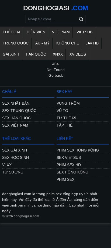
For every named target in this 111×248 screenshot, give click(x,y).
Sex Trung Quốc (19, 110)
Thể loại (11, 32)
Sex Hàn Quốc (16, 118)
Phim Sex (65, 179)
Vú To (62, 110)
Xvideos (78, 54)
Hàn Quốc (36, 54)
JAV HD (92, 43)
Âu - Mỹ (42, 43)
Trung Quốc (16, 43)
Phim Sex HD (69, 165)
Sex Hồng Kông (72, 172)
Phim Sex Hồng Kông (78, 150)
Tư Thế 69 (66, 118)
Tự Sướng (12, 172)
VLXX (7, 165)
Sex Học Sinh (15, 157)
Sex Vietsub (69, 157)
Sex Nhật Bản (15, 103)
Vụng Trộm (68, 103)
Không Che (67, 43)
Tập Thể (64, 125)
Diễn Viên (36, 32)
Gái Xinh (11, 54)
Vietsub (84, 32)
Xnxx (58, 54)
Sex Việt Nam (15, 125)
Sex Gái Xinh (14, 150)
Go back (55, 75)
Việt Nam (61, 32)
